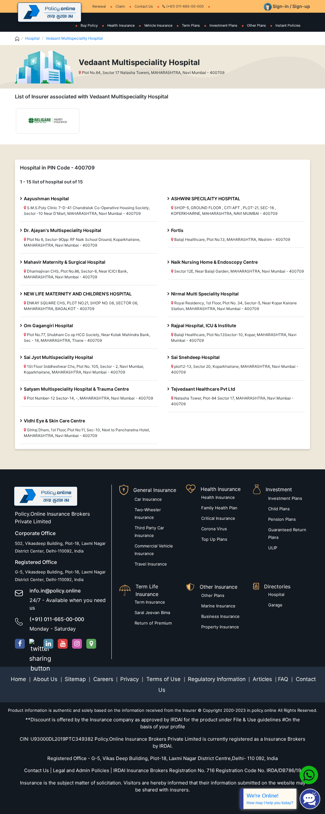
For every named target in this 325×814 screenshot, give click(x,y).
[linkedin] (48, 644)
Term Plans (191, 25)
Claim (120, 6)
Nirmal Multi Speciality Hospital (205, 293)
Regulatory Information (217, 679)
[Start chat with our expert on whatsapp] (309, 774)
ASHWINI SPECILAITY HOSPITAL (205, 198)
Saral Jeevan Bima (152, 612)
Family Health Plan (219, 507)
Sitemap (76, 679)
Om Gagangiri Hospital (48, 325)
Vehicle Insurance (158, 25)
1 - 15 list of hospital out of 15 (51, 181)
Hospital (32, 38)
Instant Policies (288, 25)
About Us (46, 679)
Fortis (177, 230)
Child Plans (279, 508)
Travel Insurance (151, 563)
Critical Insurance (218, 518)
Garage (275, 604)
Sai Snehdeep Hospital (195, 357)
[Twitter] (34, 644)
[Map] (91, 644)
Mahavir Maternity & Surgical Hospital (64, 262)
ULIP (272, 547)
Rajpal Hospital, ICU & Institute (203, 325)
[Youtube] (63, 644)
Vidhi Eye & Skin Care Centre (54, 420)
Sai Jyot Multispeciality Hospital (58, 357)
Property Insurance (220, 626)
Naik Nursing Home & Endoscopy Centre (214, 262)
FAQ (284, 679)
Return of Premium (153, 622)
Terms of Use (163, 679)
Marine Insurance (218, 605)
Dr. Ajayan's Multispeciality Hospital (62, 230)
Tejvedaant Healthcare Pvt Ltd (203, 389)
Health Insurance (121, 25)
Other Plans (256, 25)
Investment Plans (223, 25)
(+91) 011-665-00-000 (184, 6)
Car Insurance (148, 499)
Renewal (99, 6)
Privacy (130, 679)
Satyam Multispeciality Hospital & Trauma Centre (76, 389)
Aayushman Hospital (46, 198)
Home (19, 679)
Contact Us (144, 6)
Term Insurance (150, 602)
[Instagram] (77, 644)
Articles (263, 679)
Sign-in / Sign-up (291, 6)
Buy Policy (89, 25)
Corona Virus (214, 528)
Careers (102, 679)
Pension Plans (282, 519)
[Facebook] (20, 644)
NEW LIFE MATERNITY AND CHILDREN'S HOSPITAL (78, 293)
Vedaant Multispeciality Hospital (74, 38)
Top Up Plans (214, 539)
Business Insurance (220, 616)
